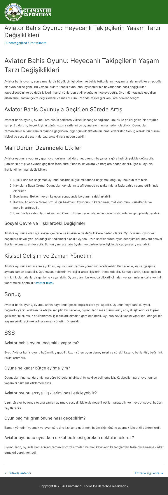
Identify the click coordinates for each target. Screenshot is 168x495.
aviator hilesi (44, 283)
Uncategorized (16, 43)
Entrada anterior (18, 473)
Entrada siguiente (149, 473)
